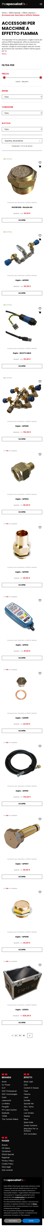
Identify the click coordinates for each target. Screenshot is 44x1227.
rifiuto (34, 1204)
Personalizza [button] (13, 1220)
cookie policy (19, 1197)
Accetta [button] (31, 1220)
